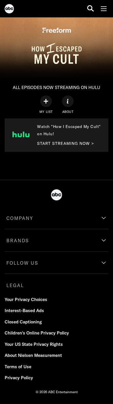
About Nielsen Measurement (33, 355)
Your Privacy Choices (26, 299)
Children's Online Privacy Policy (37, 333)
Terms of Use (18, 366)
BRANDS (17, 240)
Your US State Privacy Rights (34, 344)
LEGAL (15, 285)
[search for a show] (90, 8)
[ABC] (9, 9)
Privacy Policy (19, 377)
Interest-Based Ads (24, 310)
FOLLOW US (22, 263)
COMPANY (19, 218)
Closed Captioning (23, 322)
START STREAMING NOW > (65, 143)
